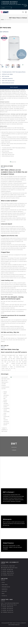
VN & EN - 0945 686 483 (7, 571)
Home (2, 19)
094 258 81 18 (15, 1)
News (3, 593)
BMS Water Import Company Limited (15, 622)
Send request (14, 87)
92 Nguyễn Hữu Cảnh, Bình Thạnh (9, 567)
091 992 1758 (11, 4)
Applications (4, 589)
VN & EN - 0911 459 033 (7, 608)
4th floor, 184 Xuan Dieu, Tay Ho (9, 605)
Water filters (4, 584)
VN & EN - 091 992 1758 (7, 569)
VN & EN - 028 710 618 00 (8, 573)
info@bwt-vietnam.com (7, 575)
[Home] (4, 12)
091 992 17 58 (14, 3)
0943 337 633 (24, 4)
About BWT (4, 591)
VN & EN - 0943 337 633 (7, 606)
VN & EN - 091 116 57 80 (7, 610)
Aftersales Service (6, 586)
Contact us (4, 595)
